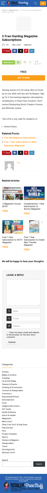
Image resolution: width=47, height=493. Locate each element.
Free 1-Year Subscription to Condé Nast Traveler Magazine (34, 241)
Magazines (13, 10)
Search (5, 460)
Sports (5, 437)
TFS (6, 45)
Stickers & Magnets (10, 440)
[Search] (35, 3)
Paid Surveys (7, 428)
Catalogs (6, 378)
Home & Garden (9, 415)
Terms (21, 479)
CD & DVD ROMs (9, 381)
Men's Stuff (7, 421)
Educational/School (10, 397)
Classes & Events (9, 384)
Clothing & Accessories (12, 387)
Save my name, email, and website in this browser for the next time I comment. (23, 334)
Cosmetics (6, 393)
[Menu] (3, 3)
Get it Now (24, 78)
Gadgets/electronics (11, 406)
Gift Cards (6, 409)
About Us (8, 479)
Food (4, 403)
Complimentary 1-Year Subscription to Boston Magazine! (34, 206)
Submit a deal (43, 3)
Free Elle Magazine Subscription (20, 137)
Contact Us (29, 479)
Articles (5, 372)
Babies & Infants (9, 375)
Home (4, 10)
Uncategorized (8, 449)
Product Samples (9, 434)
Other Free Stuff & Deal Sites (14, 424)
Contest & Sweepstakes (12, 390)
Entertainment (8, 400)
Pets (4, 431)
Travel (4, 446)
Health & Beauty (9, 412)
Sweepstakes (8, 443)
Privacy (15, 479)
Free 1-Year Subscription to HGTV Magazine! (12, 240)
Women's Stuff (8, 452)
